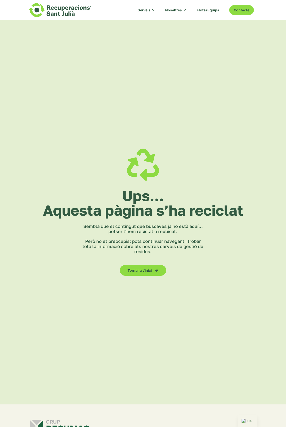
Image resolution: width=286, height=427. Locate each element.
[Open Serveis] (153, 10)
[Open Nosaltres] (185, 10)
